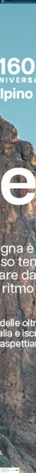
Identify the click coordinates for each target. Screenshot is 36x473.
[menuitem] (33, 1)
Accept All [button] (17, 470)
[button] (18, 429)
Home (6, 0)
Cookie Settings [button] (13, 470)
